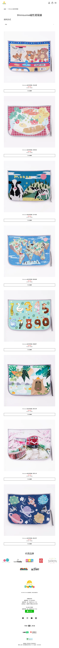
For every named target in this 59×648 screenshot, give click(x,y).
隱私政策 (29, 643)
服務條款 (25, 643)
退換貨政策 (33, 643)
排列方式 (7, 19)
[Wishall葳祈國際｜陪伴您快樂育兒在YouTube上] (32, 618)
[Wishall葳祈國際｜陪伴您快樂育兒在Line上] (36, 618)
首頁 (5, 9)
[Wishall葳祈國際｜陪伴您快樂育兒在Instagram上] (27, 618)
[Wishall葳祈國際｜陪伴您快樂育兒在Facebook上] (23, 618)
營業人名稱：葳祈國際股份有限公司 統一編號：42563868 (29, 644)
